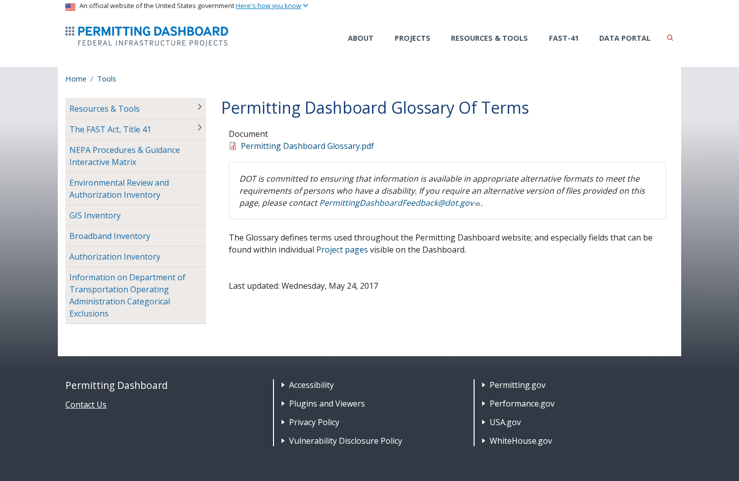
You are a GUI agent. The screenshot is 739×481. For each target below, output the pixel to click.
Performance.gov (522, 403)
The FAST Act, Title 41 (110, 129)
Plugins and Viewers (327, 403)
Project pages (342, 249)
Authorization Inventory (114, 256)
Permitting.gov (517, 384)
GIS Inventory (95, 215)
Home (75, 78)
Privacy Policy (314, 422)
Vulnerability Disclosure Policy (345, 440)
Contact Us (86, 404)
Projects (412, 38)
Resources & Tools (489, 38)
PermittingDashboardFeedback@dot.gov (396, 202)
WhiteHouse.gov (521, 440)
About (361, 38)
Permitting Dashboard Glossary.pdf (307, 145)
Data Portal (625, 38)
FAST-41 (564, 38)
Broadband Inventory (109, 236)
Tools (106, 78)
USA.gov (505, 422)
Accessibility (311, 384)
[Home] (146, 36)
